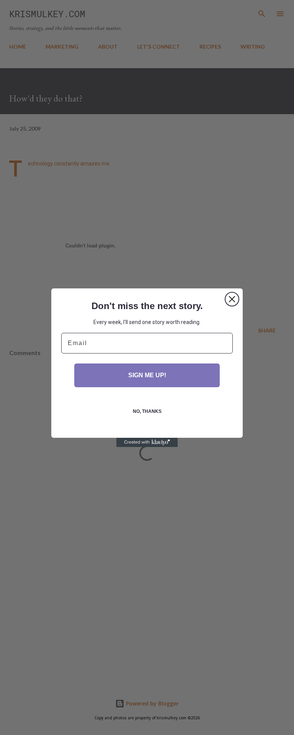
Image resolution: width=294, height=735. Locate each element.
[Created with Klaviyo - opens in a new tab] (147, 442)
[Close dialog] (232, 299)
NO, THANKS (147, 411)
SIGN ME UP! (147, 375)
